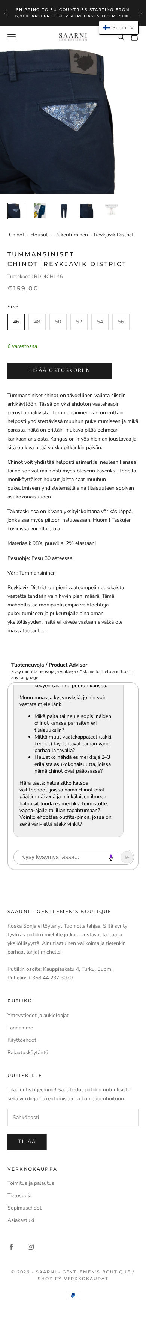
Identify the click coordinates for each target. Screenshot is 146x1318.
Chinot (16, 234)
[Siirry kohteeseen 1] (15, 211)
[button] (118, 27)
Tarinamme (20, 1027)
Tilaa (27, 1141)
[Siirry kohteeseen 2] (39, 211)
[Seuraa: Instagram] (30, 1246)
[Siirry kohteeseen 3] (63, 211)
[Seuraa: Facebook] (11, 1246)
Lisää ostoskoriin (60, 370)
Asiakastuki (20, 1220)
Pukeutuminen (71, 234)
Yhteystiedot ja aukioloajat (38, 1015)
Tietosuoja (19, 1195)
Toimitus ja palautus (30, 1183)
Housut (39, 234)
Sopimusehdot (24, 1207)
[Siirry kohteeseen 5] (111, 209)
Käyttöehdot (21, 1040)
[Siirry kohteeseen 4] (87, 211)
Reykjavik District (113, 234)
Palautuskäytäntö (27, 1052)
